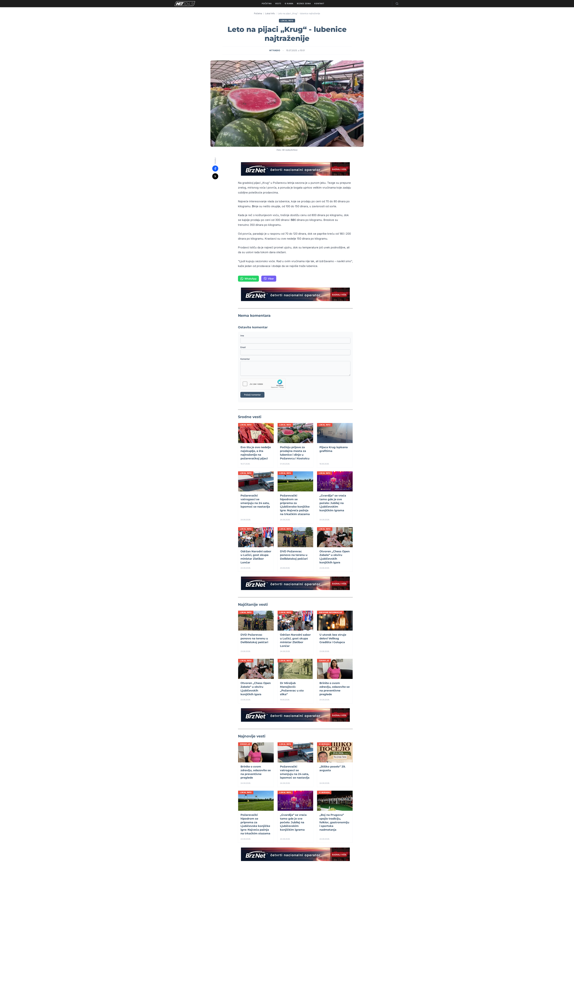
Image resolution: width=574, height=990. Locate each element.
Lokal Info (270, 13)
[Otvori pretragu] (397, 3)
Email (243, 347)
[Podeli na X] (215, 176)
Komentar (245, 359)
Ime (242, 335)
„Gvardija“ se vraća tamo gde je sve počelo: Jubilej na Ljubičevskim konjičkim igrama (332, 503)
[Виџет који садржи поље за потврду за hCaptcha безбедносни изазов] (263, 384)
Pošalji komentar (252, 394)
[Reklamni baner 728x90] (295, 169)
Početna (258, 13)
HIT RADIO (274, 50)
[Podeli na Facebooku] (215, 168)
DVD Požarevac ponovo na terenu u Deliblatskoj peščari (294, 555)
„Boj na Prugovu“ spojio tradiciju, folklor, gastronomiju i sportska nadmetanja (334, 822)
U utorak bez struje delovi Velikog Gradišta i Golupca (332, 638)
